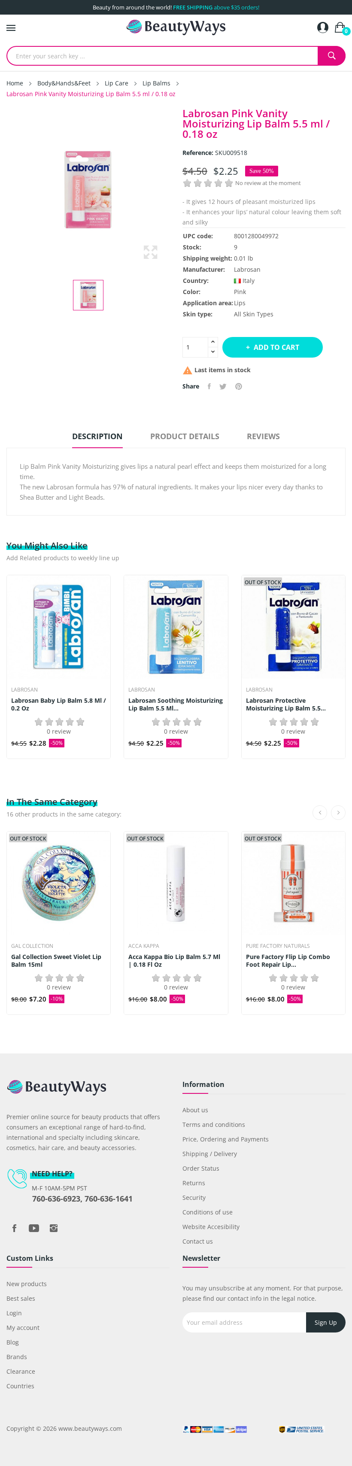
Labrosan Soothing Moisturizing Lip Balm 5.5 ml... (175, 704)
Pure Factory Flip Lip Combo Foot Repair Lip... (288, 960)
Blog (12, 1342)
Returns (193, 1183)
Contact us (197, 1241)
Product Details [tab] (184, 436)
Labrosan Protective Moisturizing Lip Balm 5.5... (286, 704)
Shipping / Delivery (209, 1154)
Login (14, 1313)
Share (209, 386)
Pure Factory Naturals (278, 946)
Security (194, 1197)
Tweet (223, 386)
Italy (249, 280)
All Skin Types (253, 314)
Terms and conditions (213, 1124)
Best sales (20, 1298)
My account (22, 1327)
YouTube (34, 1228)
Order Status (200, 1168)
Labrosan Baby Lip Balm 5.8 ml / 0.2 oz (58, 704)
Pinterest (238, 386)
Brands (16, 1357)
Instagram (53, 1228)
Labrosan (247, 269)
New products (26, 1284)
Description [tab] (97, 436)
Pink (240, 292)
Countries (20, 1386)
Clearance (20, 1371)
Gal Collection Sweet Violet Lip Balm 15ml (56, 960)
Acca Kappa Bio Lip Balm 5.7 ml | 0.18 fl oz (174, 960)
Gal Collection (32, 946)
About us (195, 1110)
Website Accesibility (211, 1227)
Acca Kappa (143, 946)
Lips (240, 303)
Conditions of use (207, 1212)
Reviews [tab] (263, 436)
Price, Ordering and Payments (225, 1139)
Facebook (14, 1228)
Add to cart (276, 347)
